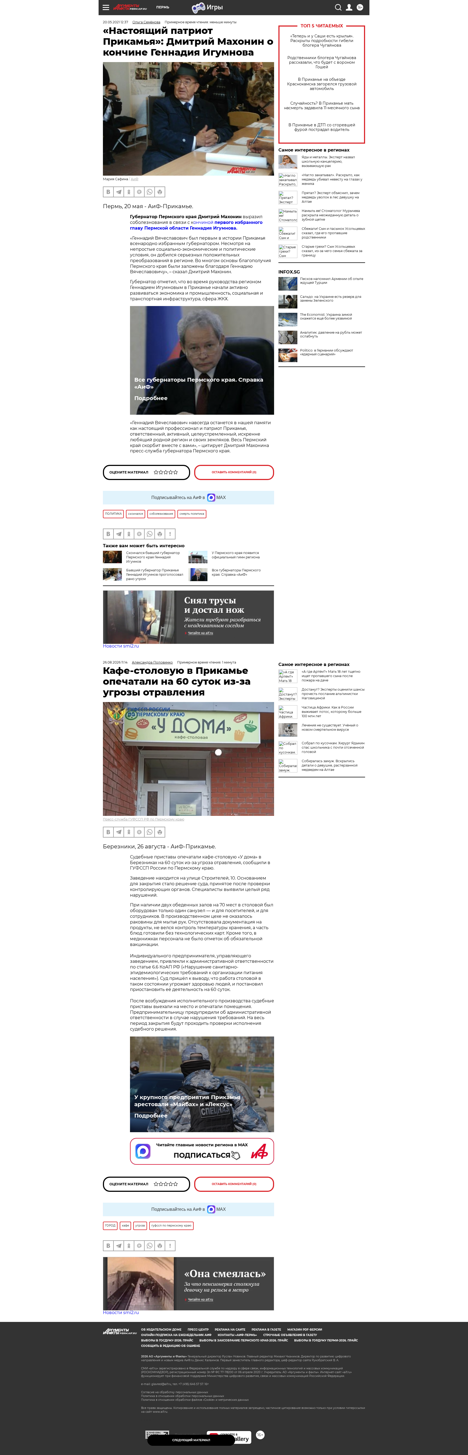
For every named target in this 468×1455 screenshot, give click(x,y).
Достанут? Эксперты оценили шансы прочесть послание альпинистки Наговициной (333, 693)
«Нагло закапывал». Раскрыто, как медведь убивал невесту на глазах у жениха (332, 179)
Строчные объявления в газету (290, 1335)
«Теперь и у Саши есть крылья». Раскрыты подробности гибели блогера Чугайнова (321, 41)
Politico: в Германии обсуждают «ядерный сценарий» (326, 352)
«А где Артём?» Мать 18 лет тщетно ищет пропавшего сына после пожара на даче (331, 675)
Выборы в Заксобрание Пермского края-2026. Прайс (243, 1340)
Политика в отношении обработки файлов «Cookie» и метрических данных (195, 1400)
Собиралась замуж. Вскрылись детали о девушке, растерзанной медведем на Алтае (330, 765)
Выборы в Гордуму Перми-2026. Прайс (326, 1340)
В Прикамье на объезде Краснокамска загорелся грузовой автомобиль (322, 84)
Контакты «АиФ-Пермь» (237, 1335)
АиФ (134, 179)
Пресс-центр (198, 1329)
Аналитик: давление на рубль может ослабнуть (331, 334)
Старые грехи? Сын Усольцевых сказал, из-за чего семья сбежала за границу (332, 250)
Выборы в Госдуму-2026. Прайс (167, 1340)
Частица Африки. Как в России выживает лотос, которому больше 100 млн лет (331, 711)
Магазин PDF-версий (304, 1329)
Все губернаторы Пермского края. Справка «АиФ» (198, 383)
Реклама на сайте (230, 1329)
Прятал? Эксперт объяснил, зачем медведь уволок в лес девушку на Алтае (330, 197)
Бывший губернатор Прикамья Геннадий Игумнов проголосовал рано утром (154, 574)
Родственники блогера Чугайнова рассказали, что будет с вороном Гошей (321, 62)
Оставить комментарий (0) (234, 472)
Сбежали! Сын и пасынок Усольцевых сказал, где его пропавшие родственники (333, 233)
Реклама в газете (266, 1329)
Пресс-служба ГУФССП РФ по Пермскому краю (143, 819)
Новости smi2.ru (121, 646)
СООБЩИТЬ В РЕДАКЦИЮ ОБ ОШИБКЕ (170, 1346)
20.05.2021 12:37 (115, 22)
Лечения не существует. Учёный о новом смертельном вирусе (330, 727)
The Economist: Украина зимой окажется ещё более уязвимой (326, 316)
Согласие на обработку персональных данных (174, 1392)
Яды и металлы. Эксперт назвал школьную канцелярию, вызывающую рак (328, 161)
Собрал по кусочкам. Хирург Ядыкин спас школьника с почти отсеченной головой (333, 747)
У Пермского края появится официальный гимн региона (236, 555)
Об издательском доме (161, 1329)
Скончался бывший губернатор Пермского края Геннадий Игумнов (153, 557)
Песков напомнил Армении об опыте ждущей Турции (331, 281)
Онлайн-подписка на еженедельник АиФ (176, 1335)
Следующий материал (191, 1440)
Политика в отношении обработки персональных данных (182, 1396)
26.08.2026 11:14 (115, 662)
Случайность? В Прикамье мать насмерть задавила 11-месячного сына (322, 105)
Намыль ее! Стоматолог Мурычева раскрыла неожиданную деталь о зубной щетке (331, 215)
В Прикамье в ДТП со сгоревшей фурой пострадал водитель (321, 127)
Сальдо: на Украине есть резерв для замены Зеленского (330, 298)
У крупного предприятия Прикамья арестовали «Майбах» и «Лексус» (187, 1101)
